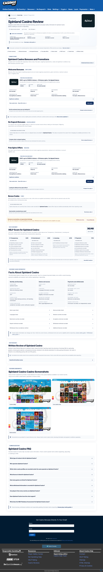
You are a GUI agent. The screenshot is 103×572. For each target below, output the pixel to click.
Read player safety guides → (30, 42)
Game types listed (14, 310)
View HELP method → (88, 260)
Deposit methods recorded (16, 323)
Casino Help (19, 15)
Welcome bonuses (23, 51)
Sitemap (82, 560)
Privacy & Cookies (85, 566)
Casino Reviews (33, 563)
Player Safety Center (35, 554)
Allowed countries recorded (59, 314)
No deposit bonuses (34, 51)
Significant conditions (14, 99)
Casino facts (71, 51)
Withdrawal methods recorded (60, 323)
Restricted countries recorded (17, 319)
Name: (30, 523)
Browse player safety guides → (65, 507)
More (92, 9)
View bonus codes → (88, 212)
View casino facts (13, 103)
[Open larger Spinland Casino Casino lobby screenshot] (30, 391)
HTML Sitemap (84, 563)
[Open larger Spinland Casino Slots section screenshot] (30, 419)
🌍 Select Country (51, 546)
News (70, 9)
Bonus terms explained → (62, 116)
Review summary (12, 51)
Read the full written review (16, 360)
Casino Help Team (60, 556)
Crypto (64, 9)
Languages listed (14, 314)
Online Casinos (9, 9)
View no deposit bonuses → (87, 140)
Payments (84, 9)
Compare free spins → (88, 188)
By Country (21, 9)
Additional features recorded (60, 328)
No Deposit (41, 9)
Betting (56, 9)
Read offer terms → (22, 103)
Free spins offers (44, 51)
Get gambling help (90, 219)
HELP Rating (32, 560)
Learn (76, 9)
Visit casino (89, 103)
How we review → (66, 48)
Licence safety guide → (81, 332)
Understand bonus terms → (87, 62)
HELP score (62, 51)
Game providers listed (58, 310)
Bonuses (31, 9)
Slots (49, 9)
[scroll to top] (101, 570)
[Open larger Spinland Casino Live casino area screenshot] (73, 391)
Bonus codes (54, 51)
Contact (82, 554)
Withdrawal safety (80, 219)
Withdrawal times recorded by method (19, 328)
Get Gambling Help (35, 557)
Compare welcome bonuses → (86, 110)
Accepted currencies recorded (60, 319)
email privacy (54, 538)
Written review (80, 51)
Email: (30, 529)
